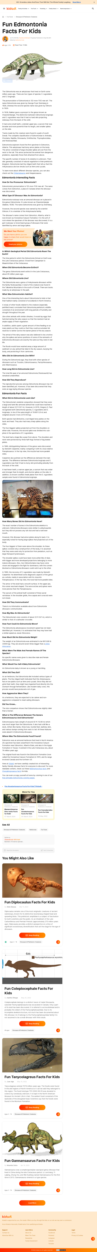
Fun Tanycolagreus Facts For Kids (32, 1077)
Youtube (51, 1243)
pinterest (51, 1235)
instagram (51, 1238)
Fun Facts (33, 8)
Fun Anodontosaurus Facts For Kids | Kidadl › (23, 786)
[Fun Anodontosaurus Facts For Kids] (28, 798)
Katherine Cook (19, 40)
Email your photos (15, 244)
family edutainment (31, 1241)
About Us (28, 1232)
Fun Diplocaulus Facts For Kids (30, 902)
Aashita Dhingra (12, 998)
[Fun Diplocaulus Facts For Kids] (32, 880)
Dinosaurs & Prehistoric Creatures (11, 806)
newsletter (28, 1238)
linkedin (51, 1241)
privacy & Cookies (77, 1235)
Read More (77, 2)
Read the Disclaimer (13, 850)
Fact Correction (48, 850)
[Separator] (93, 1239)
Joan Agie (10, 1082)
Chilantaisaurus (20, 173)
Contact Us (5, 1232)
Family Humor (53, 8)
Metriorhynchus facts (38, 769)
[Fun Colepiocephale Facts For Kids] (32, 966)
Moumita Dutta (12, 1165)
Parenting (42, 8)
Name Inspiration (65, 8)
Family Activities (22, 8)
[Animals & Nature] (6, 942)
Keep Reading (34, 935)
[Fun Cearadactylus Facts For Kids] (45, 798)
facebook (51, 1232)
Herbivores (32, 829)
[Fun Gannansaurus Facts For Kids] (32, 1138)
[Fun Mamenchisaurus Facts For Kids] (12, 798)
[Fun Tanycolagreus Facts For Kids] (32, 1055)
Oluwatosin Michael (24, 38)
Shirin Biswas (11, 907)
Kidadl (3, 16)
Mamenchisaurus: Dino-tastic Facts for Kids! (11, 811)
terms (73, 1232)
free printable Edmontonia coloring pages (18, 778)
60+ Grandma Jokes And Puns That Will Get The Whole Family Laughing (43, 2)
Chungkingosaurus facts (11, 771)
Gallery (9, 81)
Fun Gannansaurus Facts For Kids (32, 1161)
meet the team (30, 1235)
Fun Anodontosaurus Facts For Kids (27, 811)
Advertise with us (7, 1235)
